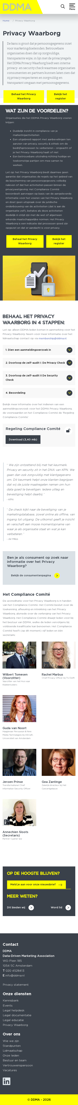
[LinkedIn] (46, 665)
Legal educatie (13, 1020)
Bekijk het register (60, 96)
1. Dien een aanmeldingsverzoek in (28, 349)
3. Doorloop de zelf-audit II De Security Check (32, 377)
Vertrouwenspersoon (18, 1065)
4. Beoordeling (15, 392)
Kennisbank (11, 1000)
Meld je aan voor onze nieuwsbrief (33, 884)
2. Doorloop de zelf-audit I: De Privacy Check (35, 362)
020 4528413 (15, 970)
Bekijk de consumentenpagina (31, 575)
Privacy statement (16, 984)
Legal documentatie (17, 1015)
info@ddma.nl (15, 975)
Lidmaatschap (12, 1050)
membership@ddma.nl (52, 338)
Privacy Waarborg (15, 1025)
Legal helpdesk (13, 1010)
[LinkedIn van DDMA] (6, 1081)
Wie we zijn (11, 1041)
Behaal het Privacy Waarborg (23, 96)
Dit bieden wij (16, 907)
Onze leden (11, 1055)
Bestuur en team (14, 1060)
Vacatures (10, 1070)
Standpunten (12, 1045)
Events (8, 1005)
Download (23, 439)
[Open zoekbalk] (63, 7)
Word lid (56, 907)
